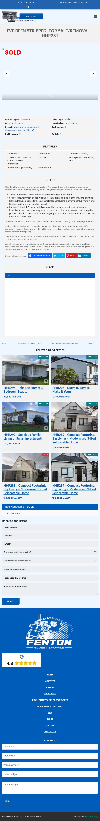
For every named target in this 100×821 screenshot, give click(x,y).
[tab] (50, 275)
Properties (50, 693)
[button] (93, 74)
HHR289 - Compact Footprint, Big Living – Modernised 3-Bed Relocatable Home (74, 438)
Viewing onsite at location (18, 130)
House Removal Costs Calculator (50, 700)
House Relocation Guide (50, 706)
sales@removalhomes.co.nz (75, 2)
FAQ (50, 712)
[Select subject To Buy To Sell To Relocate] (50, 775)
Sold (66, 119)
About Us (50, 681)
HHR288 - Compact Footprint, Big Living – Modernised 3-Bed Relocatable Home (25, 489)
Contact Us (50, 731)
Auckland (16, 123)
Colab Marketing (91, 816)
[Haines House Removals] (19, 17)
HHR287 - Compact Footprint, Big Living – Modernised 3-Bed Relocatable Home (74, 489)
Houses (25, 119)
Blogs (50, 719)
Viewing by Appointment (26, 127)
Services (50, 687)
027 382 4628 (27, 2)
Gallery (50, 725)
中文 (27, 7)
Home (50, 674)
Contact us (31, 16)
